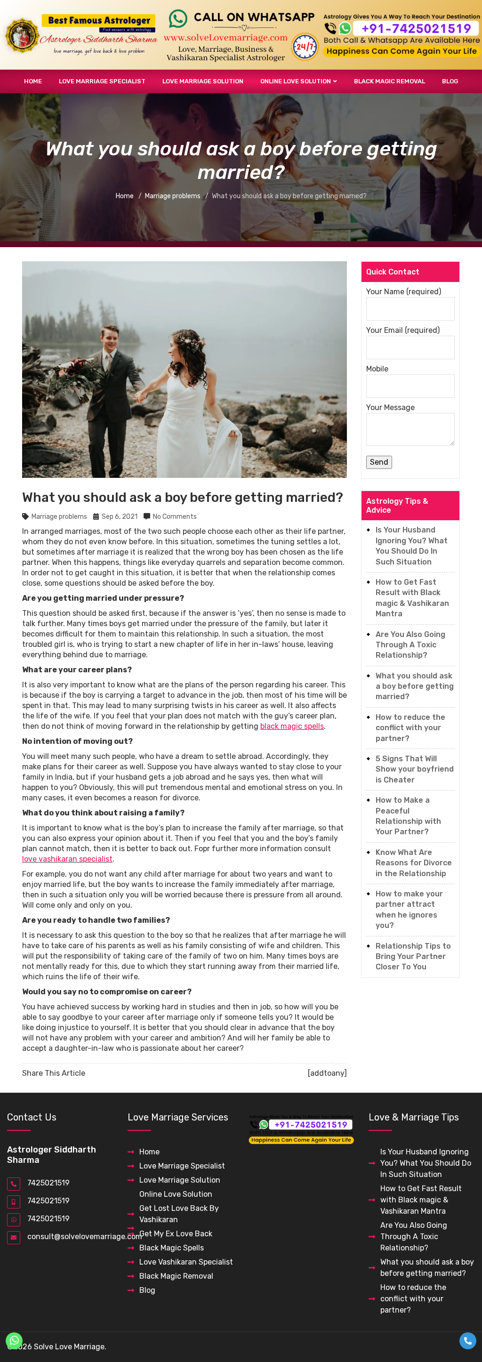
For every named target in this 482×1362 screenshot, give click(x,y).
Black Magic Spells (171, 1247)
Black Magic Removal (389, 81)
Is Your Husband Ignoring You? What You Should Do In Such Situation (412, 545)
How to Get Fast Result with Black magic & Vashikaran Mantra (412, 598)
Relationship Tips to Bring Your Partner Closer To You (413, 957)
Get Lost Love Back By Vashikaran (179, 1214)
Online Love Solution (295, 81)
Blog (450, 81)
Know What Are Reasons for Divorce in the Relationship (414, 863)
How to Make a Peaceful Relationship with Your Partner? (408, 816)
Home (33, 81)
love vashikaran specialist (67, 858)
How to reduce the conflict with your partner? (410, 728)
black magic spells (292, 726)
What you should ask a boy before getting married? (415, 686)
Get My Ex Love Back (175, 1233)
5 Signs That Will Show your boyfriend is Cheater (415, 769)
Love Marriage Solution (202, 81)
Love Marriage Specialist (102, 81)
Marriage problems (59, 517)
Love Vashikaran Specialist (186, 1261)
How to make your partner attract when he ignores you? (409, 909)
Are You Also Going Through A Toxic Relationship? (410, 645)
